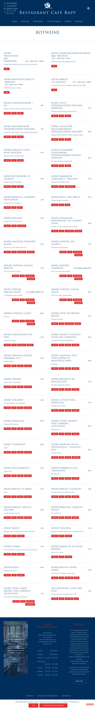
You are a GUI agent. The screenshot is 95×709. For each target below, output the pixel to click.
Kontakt (79, 21)
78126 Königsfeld (11, 3)
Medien (68, 21)
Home (14, 21)
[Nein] (90, 704)
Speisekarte (38, 21)
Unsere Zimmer (54, 21)
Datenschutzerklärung (47, 696)
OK (33, 705)
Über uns (25, 21)
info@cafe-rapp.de (12, 8)
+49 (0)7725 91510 (11, 6)
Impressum (66, 696)
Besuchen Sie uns (16, 635)
